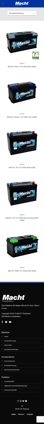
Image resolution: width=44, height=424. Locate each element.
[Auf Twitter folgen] (23, 401)
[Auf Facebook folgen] (18, 401)
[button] (3, 4)
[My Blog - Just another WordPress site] (22, 4)
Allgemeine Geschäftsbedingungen (15, 386)
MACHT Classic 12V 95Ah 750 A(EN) (22, 117)
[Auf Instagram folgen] (21, 401)
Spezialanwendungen (11, 349)
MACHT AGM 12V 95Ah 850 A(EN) (22, 271)
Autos (6, 336)
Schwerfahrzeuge (10, 341)
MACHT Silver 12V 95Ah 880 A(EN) (22, 67)
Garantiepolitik (9, 381)
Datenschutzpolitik (10, 390)
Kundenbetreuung (10, 365)
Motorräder (8, 345)
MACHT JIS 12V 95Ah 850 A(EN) (22, 167)
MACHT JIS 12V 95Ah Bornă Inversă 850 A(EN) (22, 219)
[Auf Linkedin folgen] (26, 401)
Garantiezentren (9, 361)
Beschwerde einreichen (11, 370)
